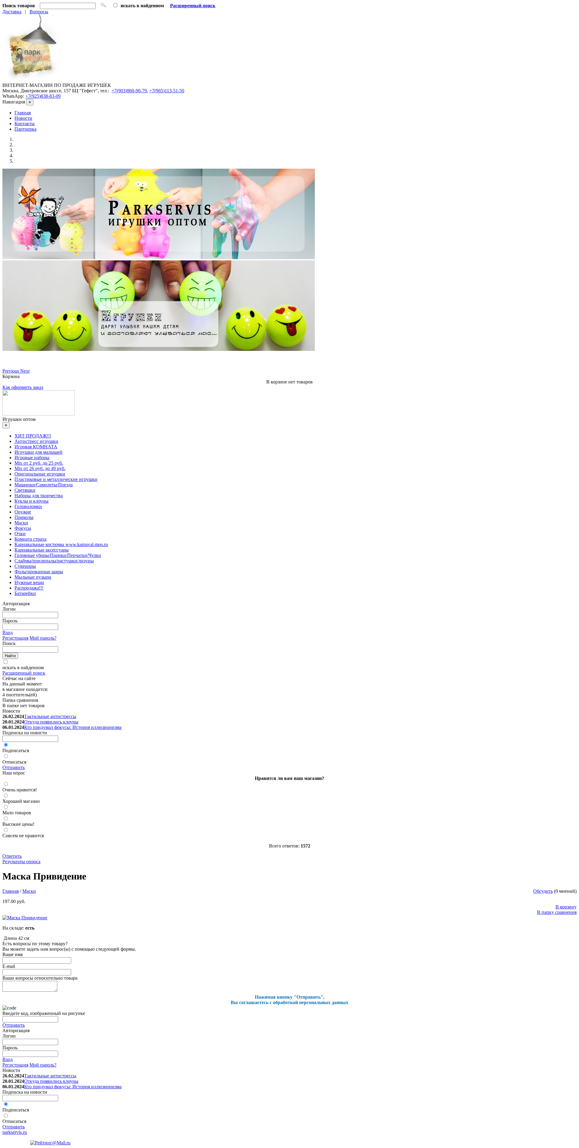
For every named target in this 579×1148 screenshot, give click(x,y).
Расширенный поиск (23, 673)
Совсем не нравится (23, 835)
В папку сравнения (557, 912)
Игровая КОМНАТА (35, 446)
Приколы (23, 517)
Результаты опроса (21, 861)
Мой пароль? (43, 638)
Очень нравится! (19, 789)
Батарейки (25, 593)
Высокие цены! (18, 824)
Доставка (11, 11)
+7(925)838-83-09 (43, 96)
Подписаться (15, 750)
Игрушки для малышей (38, 452)
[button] (11, 371)
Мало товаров (16, 812)
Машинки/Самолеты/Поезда (43, 484)
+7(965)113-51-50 (166, 90)
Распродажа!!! (28, 587)
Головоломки (28, 506)
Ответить (12, 856)
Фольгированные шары (38, 571)
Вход (7, 632)
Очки (20, 533)
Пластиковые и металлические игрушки (55, 479)
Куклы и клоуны (31, 501)
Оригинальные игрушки (39, 473)
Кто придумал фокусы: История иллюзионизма (73, 727)
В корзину (566, 906)
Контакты (24, 123)
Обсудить (543, 891)
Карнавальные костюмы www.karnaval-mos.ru (61, 544)
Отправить (13, 767)
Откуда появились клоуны (51, 721)
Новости (23, 118)
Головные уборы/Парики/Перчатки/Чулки (57, 555)
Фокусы (22, 528)
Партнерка (25, 129)
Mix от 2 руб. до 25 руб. (38, 463)
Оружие (22, 511)
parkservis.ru (14, 1132)
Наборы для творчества (38, 495)
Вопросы (39, 11)
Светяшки (24, 490)
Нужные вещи (29, 582)
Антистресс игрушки (36, 441)
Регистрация (15, 638)
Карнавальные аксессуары (41, 549)
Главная (22, 112)
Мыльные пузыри (32, 577)
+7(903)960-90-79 (129, 90)
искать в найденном (23, 667)
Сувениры (25, 566)
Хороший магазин (21, 801)
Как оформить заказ (22, 387)
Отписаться (14, 762)
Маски (21, 522)
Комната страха (30, 539)
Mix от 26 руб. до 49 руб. (39, 468)
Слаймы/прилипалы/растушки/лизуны (54, 560)
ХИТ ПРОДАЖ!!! (32, 435)
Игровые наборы (31, 457)
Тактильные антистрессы (50, 716)
